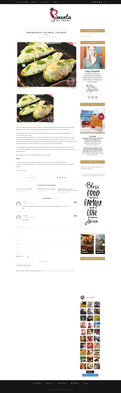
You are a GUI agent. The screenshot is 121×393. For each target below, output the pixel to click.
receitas (34, 2)
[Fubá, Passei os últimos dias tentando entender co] (90, 304)
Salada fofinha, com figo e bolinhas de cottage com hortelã (67, 189)
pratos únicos (40, 29)
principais (49, 29)
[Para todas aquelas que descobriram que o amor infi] (97, 311)
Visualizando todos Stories (97, 233)
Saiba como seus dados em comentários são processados (58, 271)
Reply (75, 202)
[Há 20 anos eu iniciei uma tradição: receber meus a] (90, 318)
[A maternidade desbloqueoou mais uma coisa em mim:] (83, 304)
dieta (18, 170)
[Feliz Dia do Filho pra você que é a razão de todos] (90, 332)
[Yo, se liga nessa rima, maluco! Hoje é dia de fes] (90, 311)
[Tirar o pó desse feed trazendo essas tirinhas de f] (97, 352)
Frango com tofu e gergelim (24, 189)
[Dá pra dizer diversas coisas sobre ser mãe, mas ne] (90, 359)
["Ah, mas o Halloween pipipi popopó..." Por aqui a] (83, 352)
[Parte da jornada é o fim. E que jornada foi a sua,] (97, 359)
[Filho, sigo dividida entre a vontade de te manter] (90, 339)
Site (17, 251)
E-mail (18, 247)
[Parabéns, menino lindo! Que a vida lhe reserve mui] (83, 359)
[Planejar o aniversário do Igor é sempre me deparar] (97, 325)
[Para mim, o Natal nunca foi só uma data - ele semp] (90, 346)
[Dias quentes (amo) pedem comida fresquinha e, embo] (90, 366)
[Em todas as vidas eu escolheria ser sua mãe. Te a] (83, 332)
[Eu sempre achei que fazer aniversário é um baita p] (83, 325)
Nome (18, 243)
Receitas (56, 29)
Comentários (31, 177)
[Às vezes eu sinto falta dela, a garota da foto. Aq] (83, 339)
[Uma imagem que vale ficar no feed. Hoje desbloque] (83, 318)
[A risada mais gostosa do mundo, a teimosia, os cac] (97, 339)
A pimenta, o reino (22, 2)
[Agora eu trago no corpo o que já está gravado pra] (90, 352)
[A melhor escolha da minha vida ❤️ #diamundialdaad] (97, 332)
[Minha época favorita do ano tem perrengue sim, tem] (97, 346)
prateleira (45, 2)
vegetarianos (64, 29)
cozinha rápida (29, 29)
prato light (24, 170)
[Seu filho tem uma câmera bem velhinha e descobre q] (97, 366)
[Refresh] (28, 256)
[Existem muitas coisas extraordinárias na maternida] (83, 311)
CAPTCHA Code (42, 261)
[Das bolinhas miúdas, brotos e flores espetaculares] (97, 318)
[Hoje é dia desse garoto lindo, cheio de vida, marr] (97, 304)
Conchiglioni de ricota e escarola (46, 189)
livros (55, 2)
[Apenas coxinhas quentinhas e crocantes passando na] (83, 366)
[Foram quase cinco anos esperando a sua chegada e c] (90, 325)
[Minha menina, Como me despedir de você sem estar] (83, 346)
